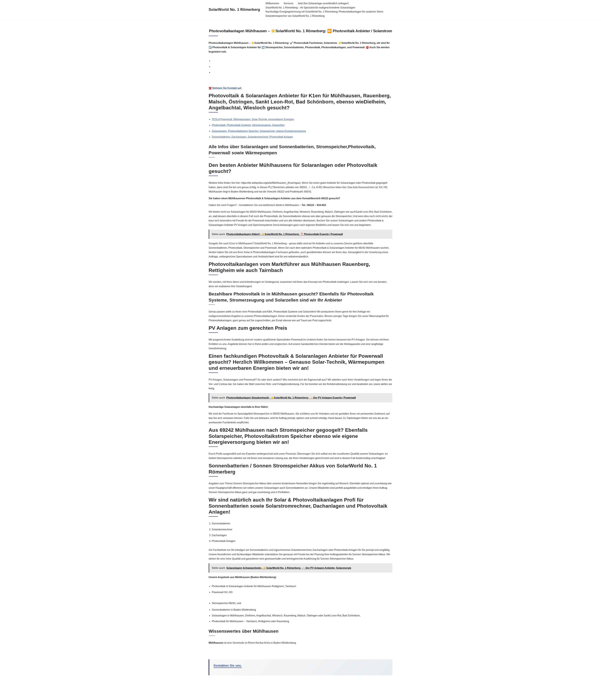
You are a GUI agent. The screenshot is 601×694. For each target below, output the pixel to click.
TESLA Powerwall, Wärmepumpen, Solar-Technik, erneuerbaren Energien (253, 119)
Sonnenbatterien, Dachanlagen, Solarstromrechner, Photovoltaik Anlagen (252, 137)
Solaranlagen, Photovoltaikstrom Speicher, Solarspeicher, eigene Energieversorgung (259, 131)
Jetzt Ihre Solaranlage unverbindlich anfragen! (323, 3)
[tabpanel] (300, 84)
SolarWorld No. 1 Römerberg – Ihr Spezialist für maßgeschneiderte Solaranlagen (310, 7)
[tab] (302, 61)
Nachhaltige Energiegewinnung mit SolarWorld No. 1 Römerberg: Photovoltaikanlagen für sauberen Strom (324, 11)
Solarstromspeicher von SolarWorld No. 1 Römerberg (295, 16)
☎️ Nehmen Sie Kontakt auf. (225, 88)
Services (288, 3)
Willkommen (272, 3)
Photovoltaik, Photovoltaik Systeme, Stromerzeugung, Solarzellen (248, 125)
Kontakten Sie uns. (228, 665)
